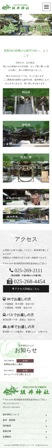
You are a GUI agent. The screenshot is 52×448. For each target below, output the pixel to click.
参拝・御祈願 (9, 420)
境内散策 (7, 426)
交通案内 (7, 437)
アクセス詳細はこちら (27, 288)
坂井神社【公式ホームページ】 (15, 6)
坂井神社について (11, 414)
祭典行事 (7, 431)
